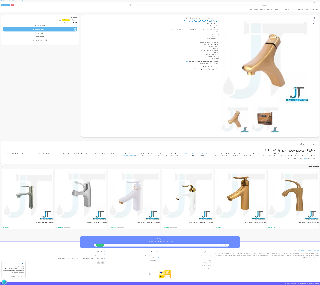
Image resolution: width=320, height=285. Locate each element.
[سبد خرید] (12, 5)
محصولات (216, 18)
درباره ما (256, 9)
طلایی (60, 20)
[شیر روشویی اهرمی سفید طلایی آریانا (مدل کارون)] (133, 195)
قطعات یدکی (286, 9)
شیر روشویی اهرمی (209, 18)
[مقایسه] (314, 24)
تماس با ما (262, 9)
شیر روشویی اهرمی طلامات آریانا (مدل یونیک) (308, 222)
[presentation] (2, 166)
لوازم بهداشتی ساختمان (297, 9)
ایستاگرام (305, 158)
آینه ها (203, 154)
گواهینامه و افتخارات (206, 263)
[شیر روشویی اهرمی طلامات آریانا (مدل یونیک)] (292, 195)
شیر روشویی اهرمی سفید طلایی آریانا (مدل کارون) (147, 222)
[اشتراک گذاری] (314, 18)
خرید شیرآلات (155, 258)
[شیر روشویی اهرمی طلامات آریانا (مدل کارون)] (239, 195)
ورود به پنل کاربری (38, 40)
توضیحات (313, 144)
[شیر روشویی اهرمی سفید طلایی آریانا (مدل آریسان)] (186, 195)
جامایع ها (208, 154)
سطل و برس (198, 154)
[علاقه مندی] (314, 21)
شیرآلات (308, 9)
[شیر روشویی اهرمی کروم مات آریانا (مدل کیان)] (80, 195)
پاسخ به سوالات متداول (206, 255)
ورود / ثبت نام (4, 5)
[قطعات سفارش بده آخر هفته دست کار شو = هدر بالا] (160, 1)
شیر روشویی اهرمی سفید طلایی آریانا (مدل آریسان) (200, 222)
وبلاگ (250, 9)
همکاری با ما (269, 9)
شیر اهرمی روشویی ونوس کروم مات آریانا (43, 222)
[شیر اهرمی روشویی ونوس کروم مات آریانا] (27, 195)
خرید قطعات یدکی (154, 260)
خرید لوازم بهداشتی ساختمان (151, 255)
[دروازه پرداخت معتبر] (161, 274)
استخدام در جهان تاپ (206, 265)
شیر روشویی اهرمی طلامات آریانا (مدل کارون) (255, 222)
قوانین (209, 268)
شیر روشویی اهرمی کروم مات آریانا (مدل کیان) (95, 222)
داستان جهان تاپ (207, 258)
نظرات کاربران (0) (304, 144)
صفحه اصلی (315, 9)
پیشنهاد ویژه (277, 9)
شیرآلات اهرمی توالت (190, 154)
